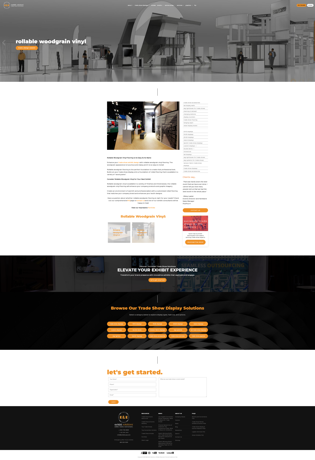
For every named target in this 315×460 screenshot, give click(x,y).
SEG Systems (178, 330)
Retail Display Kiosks (190, 125)
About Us (178, 413)
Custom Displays (189, 146)
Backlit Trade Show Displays (193, 143)
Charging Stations (190, 114)
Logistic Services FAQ (198, 432)
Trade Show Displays (141, 5)
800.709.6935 (301, 5)
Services (179, 5)
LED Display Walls (189, 105)
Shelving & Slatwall (190, 111)
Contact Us (178, 437)
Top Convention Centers (149, 430)
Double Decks (188, 149)
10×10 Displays (188, 131)
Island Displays (189, 140)
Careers (177, 420)
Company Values (180, 417)
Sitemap (177, 440)
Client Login (145, 440)
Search (177, 433)
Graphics (188, 5)
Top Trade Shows (147, 427)
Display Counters (189, 117)
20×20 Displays (189, 137)
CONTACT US (195, 210)
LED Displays (188, 154)
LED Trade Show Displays (198, 330)
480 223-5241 (124, 442)
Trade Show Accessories (192, 102)
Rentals (153, 5)
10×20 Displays (188, 134)
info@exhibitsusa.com (123, 435)
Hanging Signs (188, 123)
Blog (176, 427)
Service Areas (169, 5)
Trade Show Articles (148, 433)
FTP (195, 5)
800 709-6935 (124, 430)
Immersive (187, 151)
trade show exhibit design (128, 162)
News (160, 413)
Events (159, 5)
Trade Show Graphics (198, 336)
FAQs (193, 413)
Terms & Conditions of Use (171, 457)
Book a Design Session (26, 48)
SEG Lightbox (117, 336)
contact (310, 5)
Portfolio (144, 437)
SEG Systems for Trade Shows (194, 160)
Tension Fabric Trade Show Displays (193, 164)
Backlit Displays (137, 336)
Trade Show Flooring (190, 120)
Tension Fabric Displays (157, 330)
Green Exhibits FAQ (198, 435)
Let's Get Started (157, 280)
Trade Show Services (178, 336)
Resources (145, 413)
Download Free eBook (195, 242)
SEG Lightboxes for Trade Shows (194, 108)
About (130, 5)
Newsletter (178, 430)
